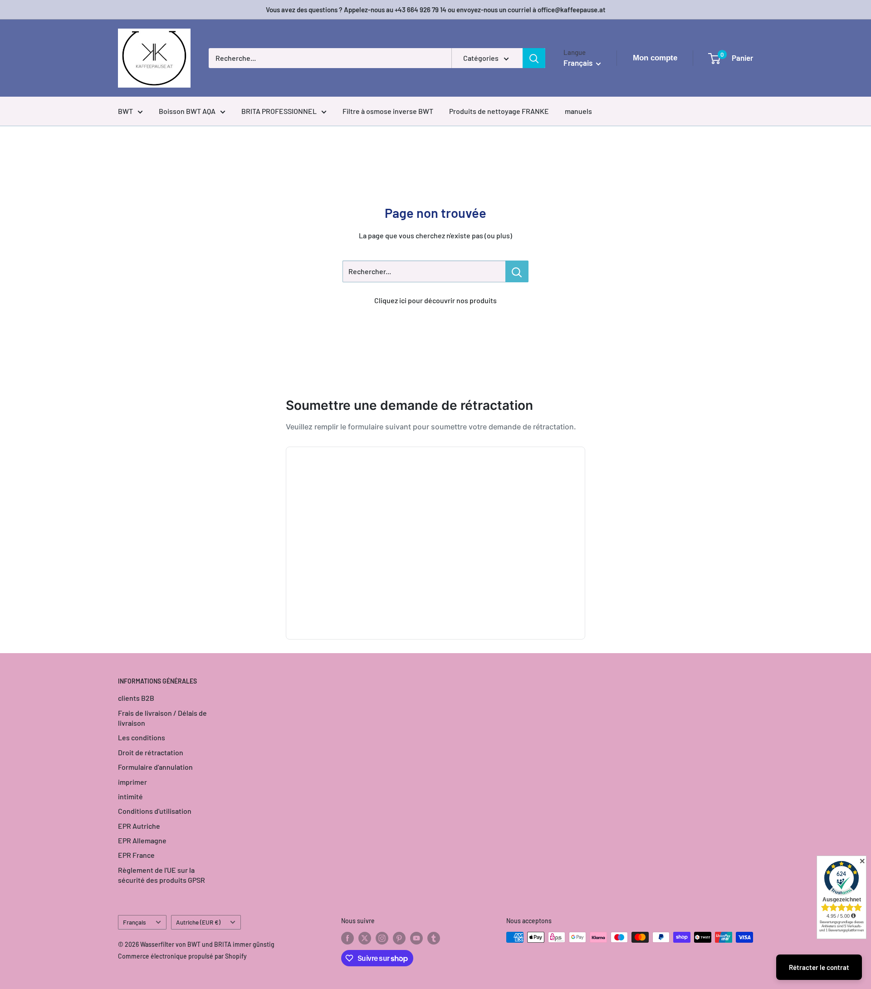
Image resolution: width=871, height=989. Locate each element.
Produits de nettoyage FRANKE (499, 111)
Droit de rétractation (150, 752)
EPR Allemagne (142, 840)
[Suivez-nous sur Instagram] (382, 938)
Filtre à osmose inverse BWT (388, 111)
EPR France (136, 855)
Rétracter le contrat (819, 967)
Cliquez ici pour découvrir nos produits (435, 300)
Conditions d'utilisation (154, 811)
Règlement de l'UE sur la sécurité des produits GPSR (161, 875)
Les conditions (141, 737)
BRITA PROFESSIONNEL (279, 111)
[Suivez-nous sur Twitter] (364, 938)
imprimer (132, 781)
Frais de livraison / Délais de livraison (162, 718)
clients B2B (136, 698)
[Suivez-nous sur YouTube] (416, 938)
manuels (578, 111)
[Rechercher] (534, 58)
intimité (130, 796)
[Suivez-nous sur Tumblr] (433, 938)
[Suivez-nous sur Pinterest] (399, 938)
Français (134, 922)
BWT (125, 111)
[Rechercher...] (516, 271)
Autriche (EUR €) (198, 922)
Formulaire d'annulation (155, 767)
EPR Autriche (139, 826)
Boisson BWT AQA (187, 111)
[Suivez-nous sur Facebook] (347, 938)
